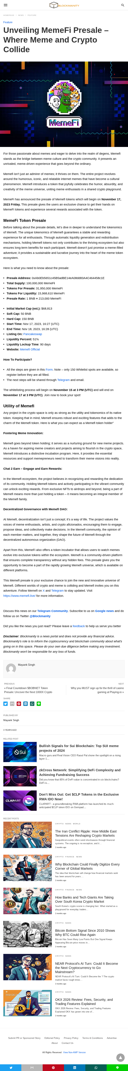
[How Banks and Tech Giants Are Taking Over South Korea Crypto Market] (27, 901)
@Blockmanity (40, 616)
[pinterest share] (19, 704)
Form (49, 369)
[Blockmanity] (64, 5)
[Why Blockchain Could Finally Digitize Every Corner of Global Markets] (27, 868)
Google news (104, 611)
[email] (32, 1067)
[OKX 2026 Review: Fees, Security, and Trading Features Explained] (27, 1003)
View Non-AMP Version (74, 1052)
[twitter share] (5, 704)
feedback (79, 626)
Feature (32, 15)
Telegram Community (52, 611)
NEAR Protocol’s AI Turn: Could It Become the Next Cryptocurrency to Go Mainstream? (86, 968)
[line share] (39, 704)
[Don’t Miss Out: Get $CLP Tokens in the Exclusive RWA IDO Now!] (20, 800)
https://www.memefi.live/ (19, 595)
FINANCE (69, 857)
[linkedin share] (25, 704)
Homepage (8, 15)
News (21, 15)
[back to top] (120, 1057)
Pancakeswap (32, 334)
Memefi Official (30, 349)
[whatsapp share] (32, 704)
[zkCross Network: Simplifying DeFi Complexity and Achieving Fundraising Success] (20, 776)
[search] (123, 5)
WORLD (76, 824)
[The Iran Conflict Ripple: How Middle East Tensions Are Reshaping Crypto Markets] (27, 835)
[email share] (12, 704)
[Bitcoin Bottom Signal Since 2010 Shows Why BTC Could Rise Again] (27, 934)
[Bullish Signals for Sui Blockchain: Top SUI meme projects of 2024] (20, 752)
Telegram (63, 380)
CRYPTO (59, 824)
